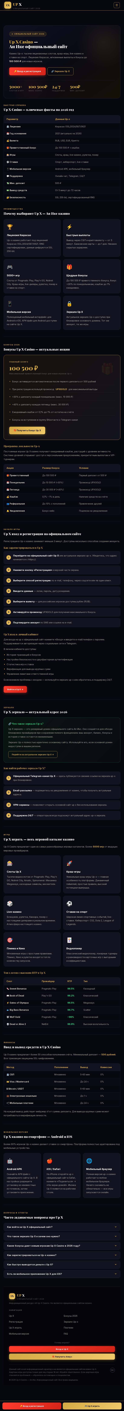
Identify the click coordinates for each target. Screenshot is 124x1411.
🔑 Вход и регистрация (27, 71)
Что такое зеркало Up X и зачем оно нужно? (33, 1236)
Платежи (68, 1327)
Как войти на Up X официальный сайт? (29, 1227)
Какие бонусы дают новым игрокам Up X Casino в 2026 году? (43, 1245)
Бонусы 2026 (70, 1316)
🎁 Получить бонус (62, 1356)
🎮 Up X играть (92, 1406)
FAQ (66, 1333)
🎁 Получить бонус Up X (27, 430)
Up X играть (15, 1327)
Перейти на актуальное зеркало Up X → (33, 754)
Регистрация (16, 1321)
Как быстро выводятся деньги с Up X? (30, 1264)
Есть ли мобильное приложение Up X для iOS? (34, 1273)
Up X (11, 1316)
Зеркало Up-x (71, 1321)
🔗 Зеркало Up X (60, 71)
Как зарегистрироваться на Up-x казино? (31, 1255)
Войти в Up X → (15, 689)
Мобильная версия (19, 1333)
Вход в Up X (62, 1349)
